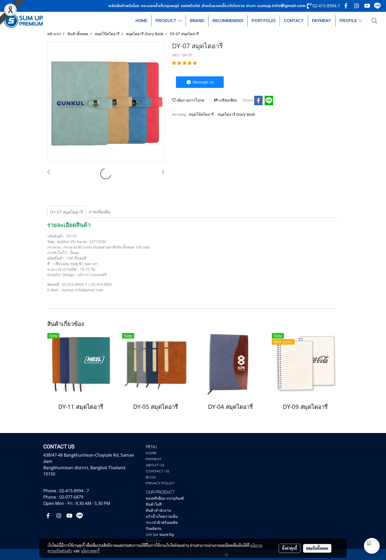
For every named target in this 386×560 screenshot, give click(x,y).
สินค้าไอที (153, 504)
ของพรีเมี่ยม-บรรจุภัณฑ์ (165, 498)
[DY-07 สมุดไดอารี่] (106, 102)
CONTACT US (157, 471)
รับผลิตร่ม (153, 528)
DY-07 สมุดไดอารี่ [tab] (66, 212)
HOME (141, 20)
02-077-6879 (71, 497)
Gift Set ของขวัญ (160, 534)
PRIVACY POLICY (160, 483)
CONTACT (294, 20)
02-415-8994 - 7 (74, 491)
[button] (374, 21)
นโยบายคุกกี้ (90, 550)
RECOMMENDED (227, 20)
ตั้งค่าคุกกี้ (289, 548)
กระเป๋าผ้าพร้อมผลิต (162, 522)
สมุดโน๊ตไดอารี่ (202, 114)
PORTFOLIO (264, 20)
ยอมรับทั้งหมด (317, 548)
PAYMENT (321, 20)
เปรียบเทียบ (227, 100)
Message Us (203, 82)
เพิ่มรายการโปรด (190, 100)
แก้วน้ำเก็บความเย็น (162, 516)
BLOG (151, 477)
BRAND (197, 20)
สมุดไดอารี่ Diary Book (236, 114)
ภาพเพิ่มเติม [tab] (99, 212)
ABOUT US (155, 465)
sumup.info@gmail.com (281, 5)
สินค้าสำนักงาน (158, 510)
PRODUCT (166, 20)
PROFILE (349, 20)
